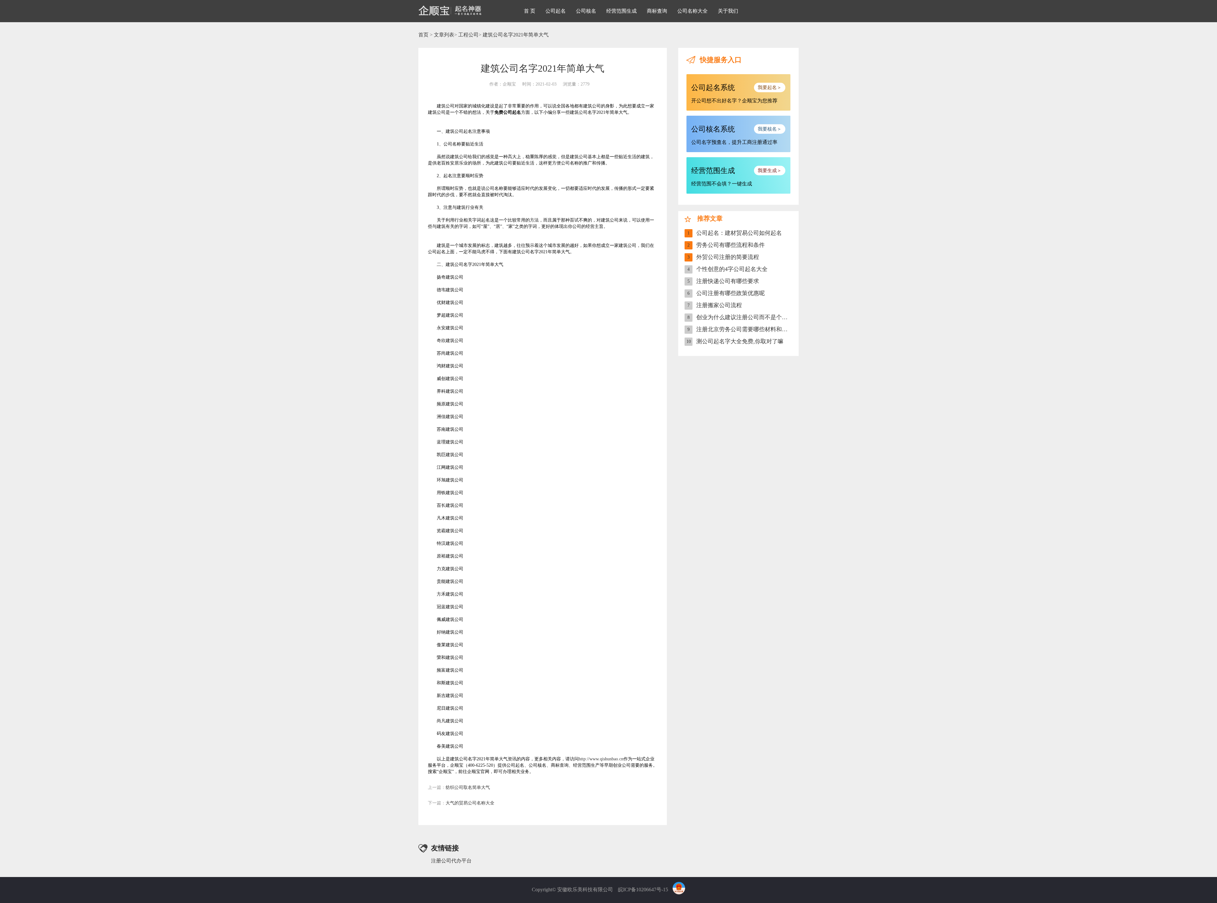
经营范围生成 (621, 11)
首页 (423, 34)
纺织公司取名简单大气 (459, 787)
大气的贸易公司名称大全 (461, 803)
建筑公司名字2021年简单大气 (516, 34)
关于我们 (728, 11)
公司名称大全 (692, 11)
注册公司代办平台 (451, 860)
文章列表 (444, 34)
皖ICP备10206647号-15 (643, 889)
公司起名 (555, 11)
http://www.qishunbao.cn (601, 759)
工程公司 (468, 34)
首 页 (529, 11)
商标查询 (657, 11)
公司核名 (586, 11)
